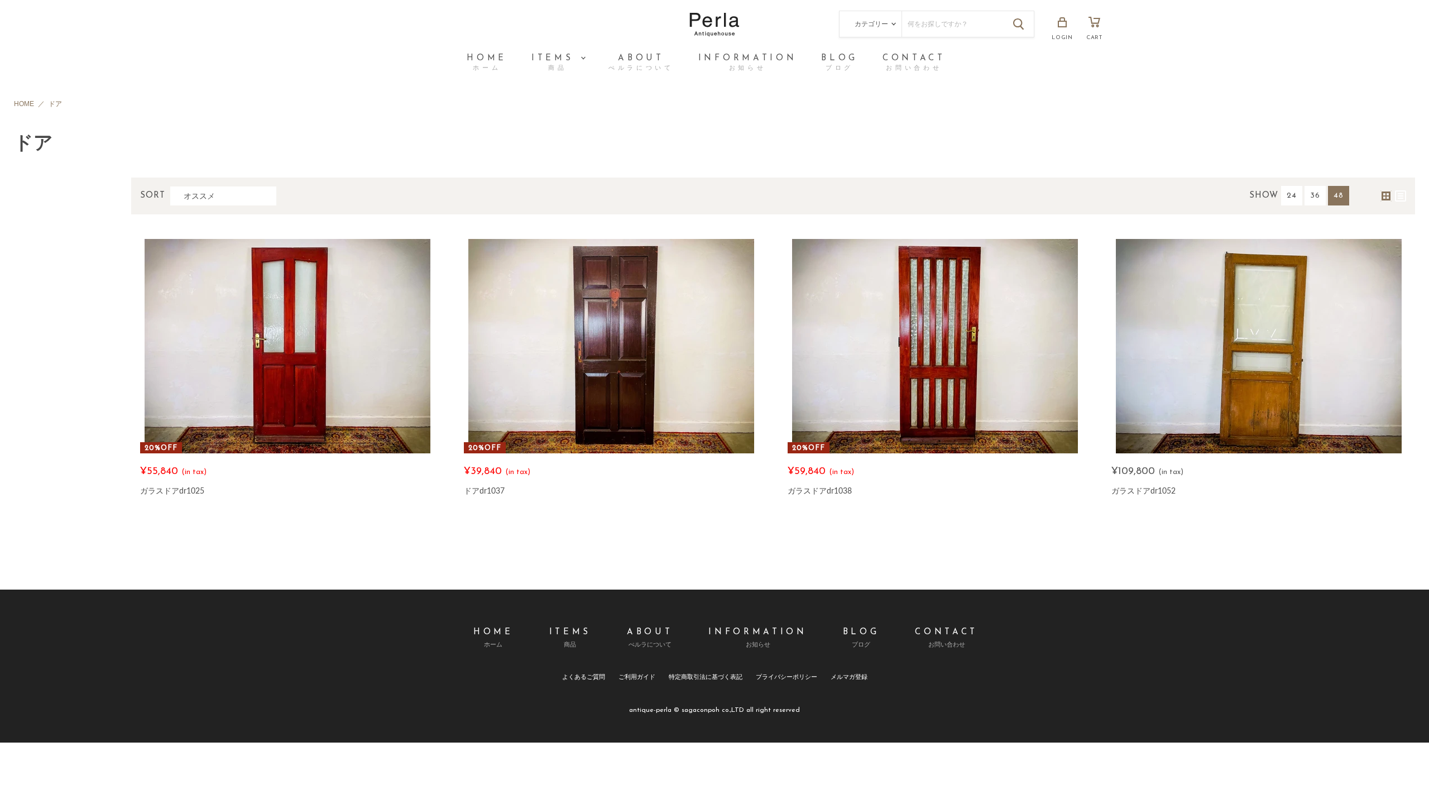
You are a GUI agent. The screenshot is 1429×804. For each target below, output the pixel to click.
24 (1292, 196)
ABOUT (641, 62)
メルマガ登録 (849, 676)
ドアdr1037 (484, 490)
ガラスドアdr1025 (172, 490)
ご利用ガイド (636, 676)
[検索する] (1019, 24)
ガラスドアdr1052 (1143, 490)
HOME (487, 62)
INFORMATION (747, 62)
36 (1315, 196)
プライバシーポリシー (786, 676)
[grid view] (1386, 196)
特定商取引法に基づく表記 (705, 676)
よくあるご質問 (583, 676)
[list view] (1400, 196)
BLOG (839, 62)
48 (1339, 196)
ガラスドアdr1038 (820, 490)
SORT (153, 196)
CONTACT (914, 62)
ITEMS (555, 62)
